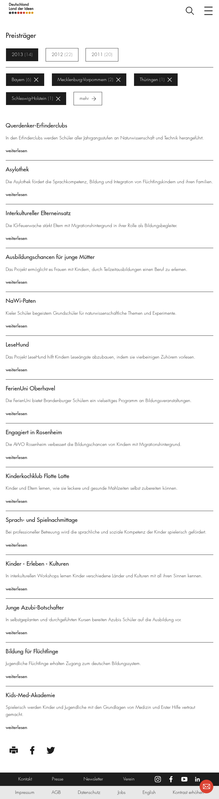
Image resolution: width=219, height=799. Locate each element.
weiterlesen (16, 150)
